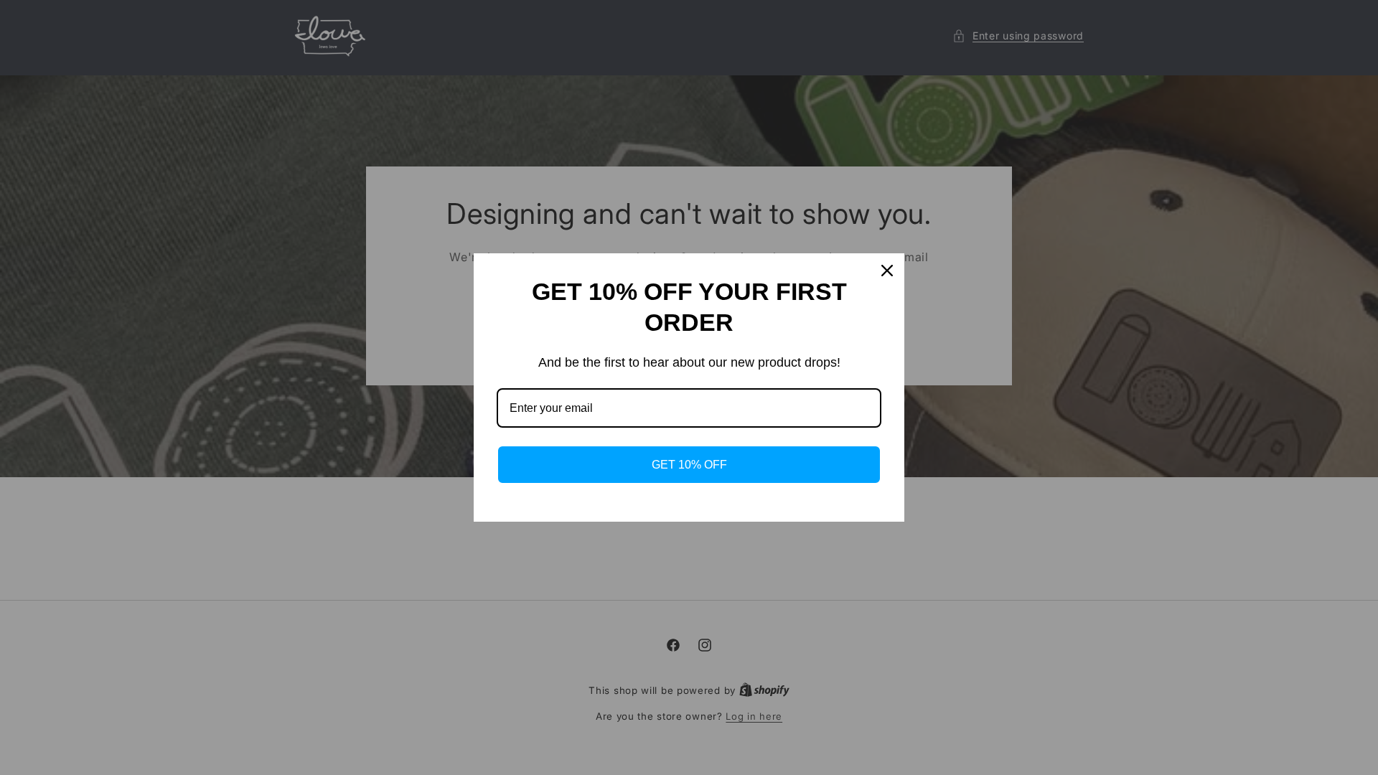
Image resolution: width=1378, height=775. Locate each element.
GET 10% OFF (689, 465)
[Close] (887, 270)
